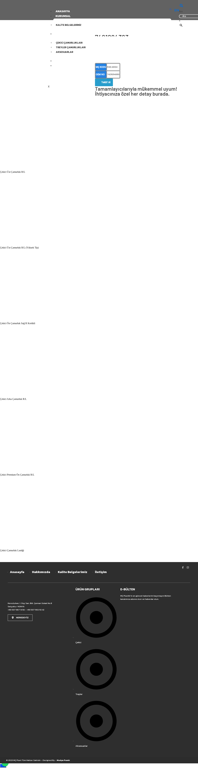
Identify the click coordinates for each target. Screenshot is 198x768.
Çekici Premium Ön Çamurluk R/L (17, 474)
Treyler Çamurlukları (71, 47)
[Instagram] (187, 567)
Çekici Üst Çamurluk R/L (12, 172)
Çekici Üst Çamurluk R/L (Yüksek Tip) (19, 247)
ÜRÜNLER (62, 34)
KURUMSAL (63, 16)
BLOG (59, 61)
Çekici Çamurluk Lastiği (12, 550)
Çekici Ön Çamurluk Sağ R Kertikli (17, 323)
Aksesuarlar (64, 52)
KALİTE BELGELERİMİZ (68, 25)
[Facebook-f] (182, 567)
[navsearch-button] (181, 6)
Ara (181, 11)
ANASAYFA (63, 11)
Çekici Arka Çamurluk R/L (13, 399)
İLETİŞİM (61, 65)
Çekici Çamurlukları (69, 42)
